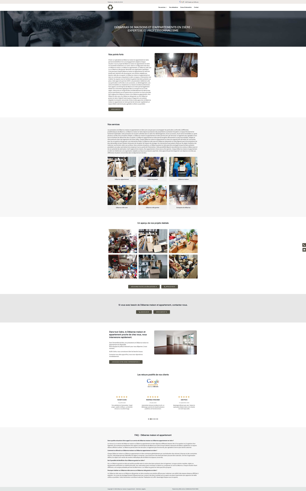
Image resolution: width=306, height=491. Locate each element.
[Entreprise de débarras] (183, 195)
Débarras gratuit (153, 179)
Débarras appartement (122, 179)
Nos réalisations (173, 7)
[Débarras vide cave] (122, 195)
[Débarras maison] (183, 167)
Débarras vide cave (122, 207)
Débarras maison (183, 179)
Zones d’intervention (186, 7)
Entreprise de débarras (183, 207)
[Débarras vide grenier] (152, 195)
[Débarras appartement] (122, 167)
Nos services (161, 7)
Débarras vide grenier (152, 207)
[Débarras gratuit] (152, 167)
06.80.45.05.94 (118, 2)
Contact (196, 7)
